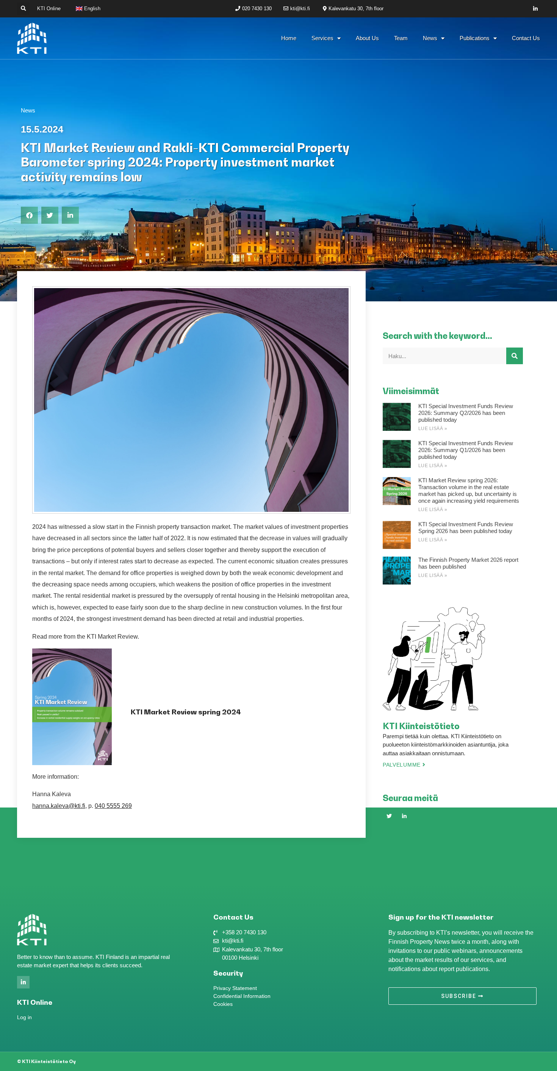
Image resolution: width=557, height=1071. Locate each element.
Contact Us (526, 38)
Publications (475, 38)
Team (401, 38)
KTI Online (49, 8)
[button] (23, 9)
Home (288, 38)
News (430, 38)
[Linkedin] (535, 8)
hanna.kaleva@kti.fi (58, 806)
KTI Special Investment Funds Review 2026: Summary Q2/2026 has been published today (465, 413)
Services (322, 38)
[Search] (514, 356)
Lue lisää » (432, 428)
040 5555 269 (113, 806)
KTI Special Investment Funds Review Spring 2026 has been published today (465, 527)
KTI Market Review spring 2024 (186, 712)
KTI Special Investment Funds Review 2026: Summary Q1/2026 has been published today (465, 450)
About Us (367, 38)
